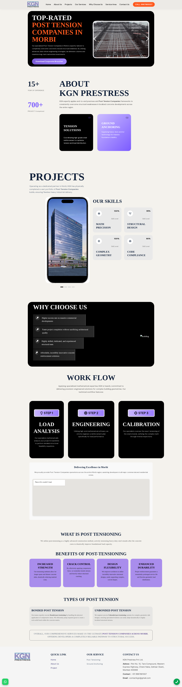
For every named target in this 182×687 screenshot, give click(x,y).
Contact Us (124, 4)
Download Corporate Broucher (49, 61)
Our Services (80, 4)
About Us (58, 4)
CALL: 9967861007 (143, 4)
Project (54, 668)
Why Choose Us (96, 4)
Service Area (111, 4)
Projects (68, 4)
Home (48, 4)
